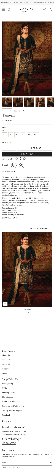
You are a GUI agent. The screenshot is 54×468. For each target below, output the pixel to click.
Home (4, 111)
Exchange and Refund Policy (13, 406)
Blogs (4, 373)
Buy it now (27, 154)
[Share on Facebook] (20, 158)
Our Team (6, 360)
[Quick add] (5, 304)
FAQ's (4, 388)
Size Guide (6, 142)
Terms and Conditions (11, 402)
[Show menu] (3, 9)
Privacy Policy (7, 383)
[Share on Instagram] (24, 158)
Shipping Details (8, 392)
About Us (6, 355)
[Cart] (50, 9)
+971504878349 (9, 443)
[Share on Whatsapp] (16, 159)
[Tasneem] (27, 269)
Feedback (6, 415)
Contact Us (6, 364)
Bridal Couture (15, 111)
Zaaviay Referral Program (12, 411)
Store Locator (7, 397)
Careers (5, 369)
